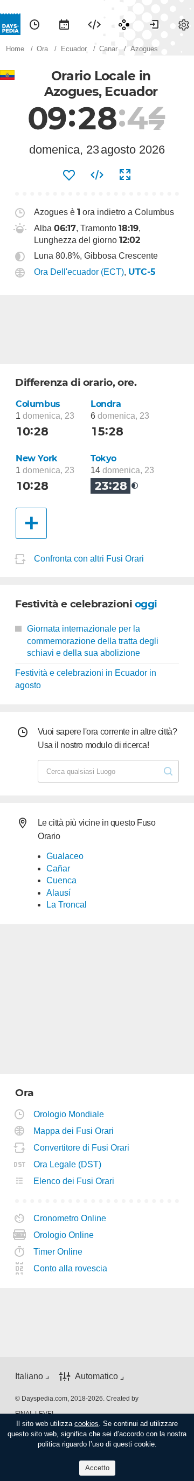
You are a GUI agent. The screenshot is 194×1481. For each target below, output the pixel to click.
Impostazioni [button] (184, 24)
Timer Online (58, 1251)
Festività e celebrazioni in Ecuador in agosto (85, 678)
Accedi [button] (154, 24)
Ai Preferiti (69, 175)
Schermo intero (125, 175)
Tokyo (103, 458)
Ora (34, 24)
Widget (94, 24)
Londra (106, 404)
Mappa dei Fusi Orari (74, 1131)
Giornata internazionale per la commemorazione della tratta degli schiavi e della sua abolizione (92, 641)
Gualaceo (65, 856)
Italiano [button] (29, 1376)
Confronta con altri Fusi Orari (89, 558)
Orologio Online (64, 1235)
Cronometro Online (70, 1218)
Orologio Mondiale (69, 1114)
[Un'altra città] (31, 523)
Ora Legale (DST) (67, 1164)
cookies (86, 1424)
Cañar (58, 868)
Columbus (38, 404)
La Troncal (66, 904)
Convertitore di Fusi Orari (81, 1147)
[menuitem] (34, 24)
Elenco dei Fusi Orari (74, 1181)
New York (37, 458)
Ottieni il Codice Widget (97, 175)
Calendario (64, 24)
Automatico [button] (96, 1376)
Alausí (58, 892)
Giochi (124, 24)
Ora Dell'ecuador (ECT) (79, 271)
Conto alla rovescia (70, 1268)
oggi (146, 604)
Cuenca (61, 880)
